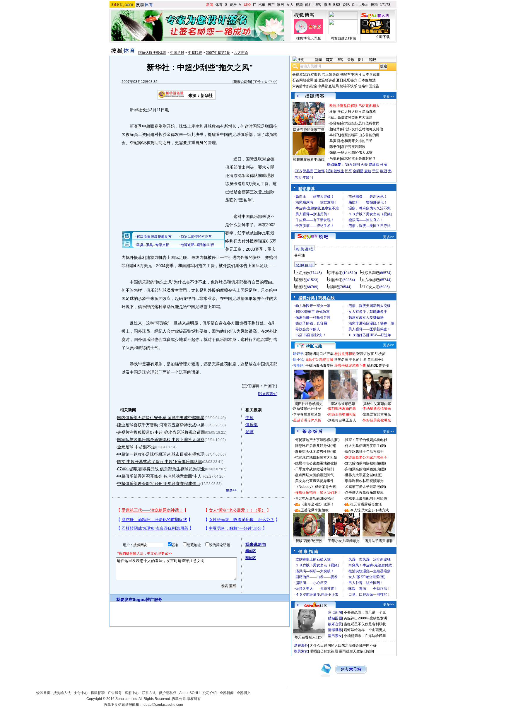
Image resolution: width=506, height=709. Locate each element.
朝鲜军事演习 (350, 74)
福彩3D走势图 (378, 365)
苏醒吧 (300, 280)
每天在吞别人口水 (309, 637)
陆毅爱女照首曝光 (377, 414)
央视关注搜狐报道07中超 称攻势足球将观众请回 (161, 432)
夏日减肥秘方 (346, 80)
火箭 (364, 165)
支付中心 (81, 693)
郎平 (348, 171)
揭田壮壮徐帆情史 (309, 404)
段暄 (332, 112)
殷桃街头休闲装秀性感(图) (315, 452)
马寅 (332, 141)
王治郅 (319, 171)
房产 (271, 5)
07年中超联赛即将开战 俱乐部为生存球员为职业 (161, 469)
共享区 (298, 365)
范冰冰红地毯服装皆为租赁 (316, 457)
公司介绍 (210, 693)
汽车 (261, 5)
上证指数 (302, 273)
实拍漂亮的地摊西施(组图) (365, 469)
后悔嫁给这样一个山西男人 (365, 630)
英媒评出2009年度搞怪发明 (365, 618)
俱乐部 (251, 424)
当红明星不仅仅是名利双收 (365, 624)
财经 (247, 5)
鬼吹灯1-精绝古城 (319, 360)
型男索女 (335, 636)
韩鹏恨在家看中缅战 (308, 160)
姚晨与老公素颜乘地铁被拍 (316, 463)
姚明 (356, 165)
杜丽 (383, 165)
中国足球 (177, 53)
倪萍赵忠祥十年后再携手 (364, 452)
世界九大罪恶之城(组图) (363, 475)
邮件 (308, 5)
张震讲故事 (365, 354)
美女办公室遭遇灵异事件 (314, 481)
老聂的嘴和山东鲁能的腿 (360, 135)
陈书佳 (334, 147)
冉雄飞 (334, 135)
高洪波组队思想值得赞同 (360, 123)
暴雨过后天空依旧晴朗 (356, 651)
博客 (318, 5)
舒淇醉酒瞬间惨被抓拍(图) (365, 463)
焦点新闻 (335, 612)
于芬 (375, 171)
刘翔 (329, 171)
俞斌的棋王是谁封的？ (358, 158)
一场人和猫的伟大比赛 (354, 153)
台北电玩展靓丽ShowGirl (314, 498)
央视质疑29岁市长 (306, 74)
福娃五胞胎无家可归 (308, 130)
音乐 (350, 60)
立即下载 (383, 37)
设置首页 (43, 693)
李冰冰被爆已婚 (343, 404)
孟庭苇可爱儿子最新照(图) (365, 487)
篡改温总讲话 (324, 80)
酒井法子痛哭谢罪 (379, 541)
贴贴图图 (335, 618)
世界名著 (341, 360)
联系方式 (149, 693)
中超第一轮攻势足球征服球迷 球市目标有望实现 (160, 454)
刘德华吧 (335, 280)
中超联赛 (195, 53)
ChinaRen (360, 5)
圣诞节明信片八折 (307, 420)
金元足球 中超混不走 (136, 447)
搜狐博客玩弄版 (308, 38)
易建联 (374, 165)
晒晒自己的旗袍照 (324, 651)
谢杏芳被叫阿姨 (353, 147)
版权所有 (194, 699)
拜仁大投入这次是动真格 (356, 112)
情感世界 (335, 630)
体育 (219, 5)
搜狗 (374, 5)
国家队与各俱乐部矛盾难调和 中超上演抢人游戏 (160, 439)
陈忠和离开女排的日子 (354, 141)
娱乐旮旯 (335, 624)
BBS (336, 5)
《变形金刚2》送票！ (317, 504)
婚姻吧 (333, 287)
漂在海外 (301, 645)
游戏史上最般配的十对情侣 (366, 498)
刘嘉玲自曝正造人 (342, 420)
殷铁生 (339, 171)
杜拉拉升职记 (344, 354)
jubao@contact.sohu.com (163, 705)
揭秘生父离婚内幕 (377, 404)
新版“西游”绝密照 (308, 541)
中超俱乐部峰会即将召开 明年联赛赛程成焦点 (158, 483)
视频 (299, 5)
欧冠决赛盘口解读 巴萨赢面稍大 (354, 106)
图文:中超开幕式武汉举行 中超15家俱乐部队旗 (159, 461)
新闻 (209, 5)
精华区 (250, 551)
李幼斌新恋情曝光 (377, 408)
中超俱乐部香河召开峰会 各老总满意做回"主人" (160, 476)
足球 (249, 431)
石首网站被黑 (302, 80)
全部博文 (244, 693)
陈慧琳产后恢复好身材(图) (315, 446)
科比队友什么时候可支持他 (362, 129)
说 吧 (323, 236)
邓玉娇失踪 (330, 74)
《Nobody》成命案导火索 (315, 487)
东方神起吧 (370, 280)
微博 (327, 5)
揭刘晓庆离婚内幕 (342, 408)
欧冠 (383, 171)
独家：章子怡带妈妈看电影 (366, 440)
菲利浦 (299, 255)
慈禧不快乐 (348, 86)
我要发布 (124, 599)
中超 (249, 417)
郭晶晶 (308, 171)
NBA (348, 165)
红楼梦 (380, 354)
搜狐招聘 (98, 693)
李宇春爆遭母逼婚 (307, 414)
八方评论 (241, 53)
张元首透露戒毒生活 (366, 504)
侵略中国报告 (368, 86)
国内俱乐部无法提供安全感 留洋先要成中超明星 (160, 417)
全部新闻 (227, 693)
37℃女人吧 (370, 287)
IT (254, 5)
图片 (361, 60)
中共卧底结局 (328, 86)
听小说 (298, 360)
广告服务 (115, 693)
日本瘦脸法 (367, 80)
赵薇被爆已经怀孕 (307, 408)
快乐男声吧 (370, 273)
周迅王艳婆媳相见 (342, 414)
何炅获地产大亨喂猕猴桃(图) (317, 440)
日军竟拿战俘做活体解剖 (314, 469)
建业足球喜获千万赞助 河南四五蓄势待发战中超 (160, 425)
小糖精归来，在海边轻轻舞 (365, 636)
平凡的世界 (358, 360)
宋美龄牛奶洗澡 (304, 86)
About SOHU (189, 693)
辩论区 (250, 558)
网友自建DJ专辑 (343, 38)
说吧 (346, 5)
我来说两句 (242, 82)
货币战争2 (375, 360)
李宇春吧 (335, 273)
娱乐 (233, 5)
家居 (280, 5)
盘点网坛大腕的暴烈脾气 (314, 475)
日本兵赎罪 (371, 74)
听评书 (298, 354)
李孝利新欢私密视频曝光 (364, 481)
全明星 (358, 171)
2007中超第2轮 (218, 53)
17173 (385, 5)
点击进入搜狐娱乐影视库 (364, 493)
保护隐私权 (167, 693)
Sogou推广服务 (147, 599)
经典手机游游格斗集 (350, 365)
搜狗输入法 (62, 693)
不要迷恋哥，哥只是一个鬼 (365, 612)
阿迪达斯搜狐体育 (152, 53)
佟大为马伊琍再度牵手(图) (365, 446)
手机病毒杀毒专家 (319, 365)
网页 (329, 60)
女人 (289, 5)
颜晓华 (334, 129)
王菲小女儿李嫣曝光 (344, 541)
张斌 (332, 153)
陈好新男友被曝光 (377, 420)
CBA (298, 171)
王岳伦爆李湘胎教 (314, 510)
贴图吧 (300, 287)
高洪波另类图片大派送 (354, 117)
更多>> (231, 490)
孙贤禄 (334, 123)
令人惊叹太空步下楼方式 (369, 510)
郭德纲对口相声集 (319, 354)
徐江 (332, 117)
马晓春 (334, 158)
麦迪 (367, 171)
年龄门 (307, 177)
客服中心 (132, 693)
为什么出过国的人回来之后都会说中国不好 (343, 645)
